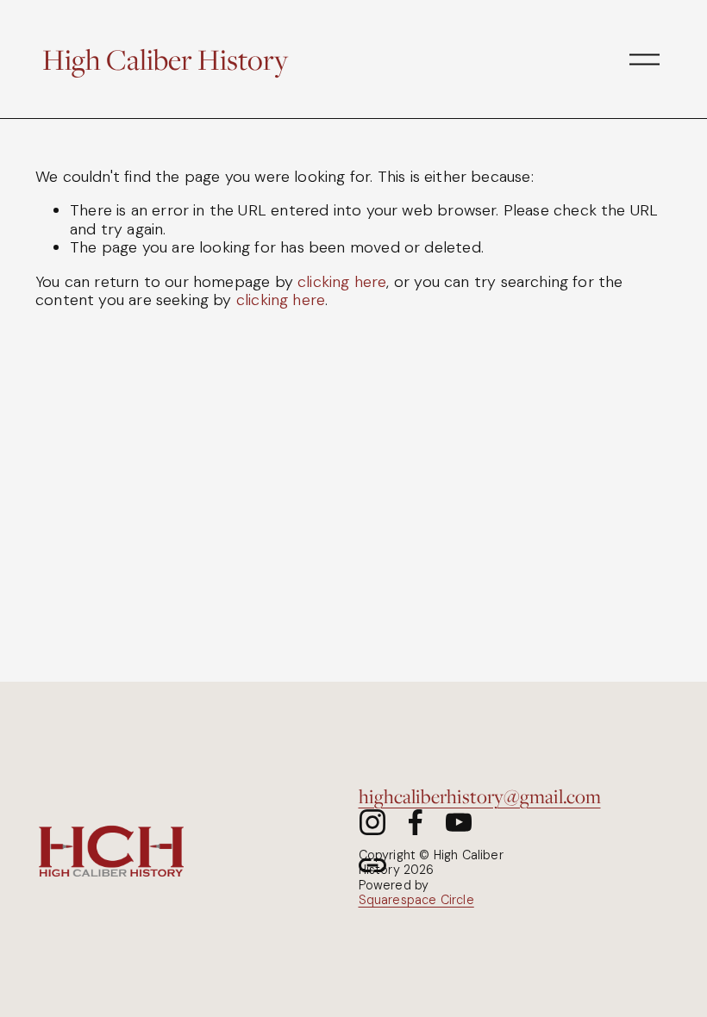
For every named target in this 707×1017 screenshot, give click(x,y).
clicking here (341, 281)
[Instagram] (372, 822)
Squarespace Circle (416, 900)
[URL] (372, 865)
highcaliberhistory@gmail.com (480, 796)
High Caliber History (165, 59)
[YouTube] (458, 822)
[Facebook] (415, 822)
